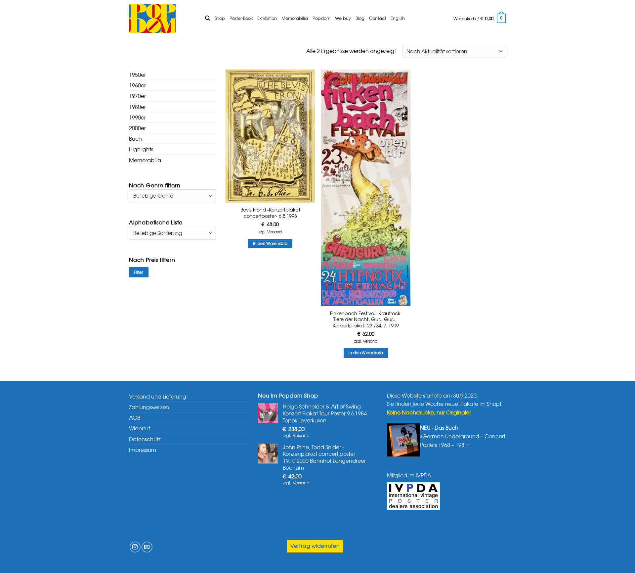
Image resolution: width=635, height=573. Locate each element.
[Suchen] (207, 18)
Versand (274, 231)
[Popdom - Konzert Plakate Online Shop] (162, 18)
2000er (137, 128)
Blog (360, 18)
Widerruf (139, 428)
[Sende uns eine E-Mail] (147, 547)
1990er (137, 117)
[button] (479, 18)
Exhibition (267, 18)
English (398, 18)
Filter (138, 272)
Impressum (142, 450)
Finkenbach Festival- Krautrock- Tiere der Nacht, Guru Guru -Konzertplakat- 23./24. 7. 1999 (366, 319)
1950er (137, 74)
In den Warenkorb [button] (270, 243)
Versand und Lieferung (157, 396)
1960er (137, 85)
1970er (137, 96)
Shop (220, 18)
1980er (137, 107)
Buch (135, 138)
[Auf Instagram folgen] (135, 547)
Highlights (141, 149)
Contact (377, 18)
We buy (343, 18)
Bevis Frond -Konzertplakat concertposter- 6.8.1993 (270, 213)
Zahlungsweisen (149, 407)
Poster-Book (241, 18)
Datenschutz (145, 439)
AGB (134, 417)
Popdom (321, 18)
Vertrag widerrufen (314, 545)
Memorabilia (294, 18)
